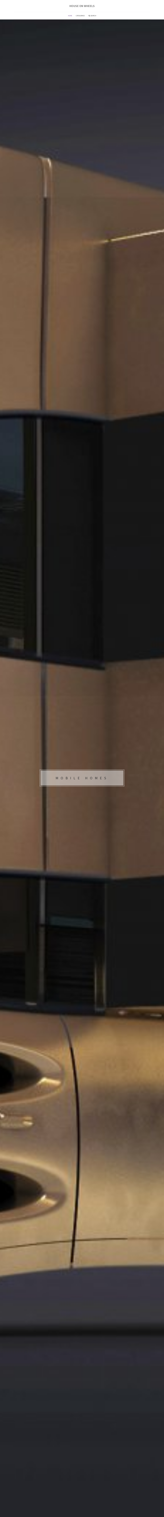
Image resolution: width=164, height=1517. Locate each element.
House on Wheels (82, 6)
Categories (80, 16)
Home (70, 16)
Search (93, 16)
